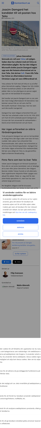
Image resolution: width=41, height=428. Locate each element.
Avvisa (20, 234)
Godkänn (20, 221)
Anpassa (20, 227)
